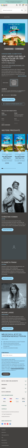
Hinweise (4, 405)
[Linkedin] (10, 424)
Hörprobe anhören (9, 48)
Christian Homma (7, 53)
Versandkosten (21, 90)
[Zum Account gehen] (17, 5)
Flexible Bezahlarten (6, 416)
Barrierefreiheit (4, 440)
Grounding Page (4, 442)
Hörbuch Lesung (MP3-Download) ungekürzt (14, 82)
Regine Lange (11, 62)
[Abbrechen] (25, 10)
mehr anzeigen (22, 76)
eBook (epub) (5, 82)
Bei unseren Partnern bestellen (12, 103)
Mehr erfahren (7, 229)
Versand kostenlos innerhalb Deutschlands (10, 411)
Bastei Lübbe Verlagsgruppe (10, 380)
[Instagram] (5, 424)
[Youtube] (7, 424)
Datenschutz (4, 432)
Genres (4, 388)
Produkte (4, 384)
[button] (7, 150)
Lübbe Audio (4, 114)
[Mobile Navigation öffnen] (26, 5)
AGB (2, 437)
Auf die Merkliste (19, 49)
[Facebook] (2, 424)
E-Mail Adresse (5, 352)
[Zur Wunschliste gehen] (20, 5)
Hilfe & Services (6, 391)
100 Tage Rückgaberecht (7, 414)
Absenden (6, 374)
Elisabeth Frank (17, 53)
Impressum (4, 429)
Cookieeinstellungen (5, 445)
